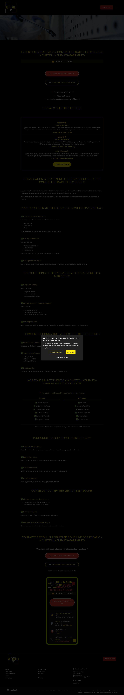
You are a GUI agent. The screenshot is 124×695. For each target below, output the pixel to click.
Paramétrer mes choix (56, 352)
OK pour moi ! (70, 352)
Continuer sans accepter (62, 357)
